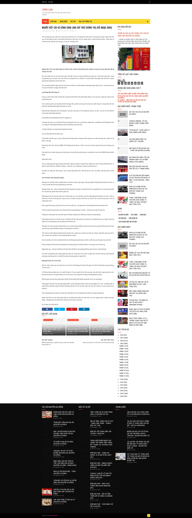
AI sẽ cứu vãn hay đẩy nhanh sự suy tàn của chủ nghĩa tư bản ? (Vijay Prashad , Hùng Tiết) (139, 178)
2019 (122, 343)
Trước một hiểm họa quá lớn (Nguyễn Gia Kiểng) (63, 423)
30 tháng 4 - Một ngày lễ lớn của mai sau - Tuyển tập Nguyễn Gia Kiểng (132, 101)
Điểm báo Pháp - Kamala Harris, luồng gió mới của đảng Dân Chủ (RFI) (101, 465)
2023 (122, 388)
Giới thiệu (50, 2)
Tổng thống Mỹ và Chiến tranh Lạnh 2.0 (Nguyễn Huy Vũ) (101, 413)
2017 (122, 338)
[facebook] (150, 2)
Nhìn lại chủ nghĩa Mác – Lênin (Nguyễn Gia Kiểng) (64, 472)
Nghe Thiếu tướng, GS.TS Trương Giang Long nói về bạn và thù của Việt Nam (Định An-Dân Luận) (138, 321)
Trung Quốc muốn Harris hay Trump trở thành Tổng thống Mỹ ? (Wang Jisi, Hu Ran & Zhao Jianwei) (101, 443)
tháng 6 (122, 359)
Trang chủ (44, 2)
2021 (122, 382)
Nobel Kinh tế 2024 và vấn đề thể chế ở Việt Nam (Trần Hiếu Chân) (139, 311)
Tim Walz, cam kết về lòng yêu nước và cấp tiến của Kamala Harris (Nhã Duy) (101, 475)
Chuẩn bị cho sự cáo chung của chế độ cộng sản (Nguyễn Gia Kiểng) (133, 34)
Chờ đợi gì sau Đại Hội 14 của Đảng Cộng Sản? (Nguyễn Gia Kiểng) (63, 491)
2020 (122, 379)
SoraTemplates (54, 515)
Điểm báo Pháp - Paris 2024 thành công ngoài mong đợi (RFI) (100, 485)
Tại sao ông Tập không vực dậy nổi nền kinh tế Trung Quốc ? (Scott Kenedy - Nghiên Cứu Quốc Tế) (138, 444)
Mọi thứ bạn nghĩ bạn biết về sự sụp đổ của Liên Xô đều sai (139, 274)
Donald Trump (48, 320)
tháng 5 (122, 357)
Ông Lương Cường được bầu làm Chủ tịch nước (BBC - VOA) (139, 293)
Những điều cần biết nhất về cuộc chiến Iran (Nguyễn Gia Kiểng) (63, 414)
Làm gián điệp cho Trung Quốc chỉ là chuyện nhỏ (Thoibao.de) (138, 413)
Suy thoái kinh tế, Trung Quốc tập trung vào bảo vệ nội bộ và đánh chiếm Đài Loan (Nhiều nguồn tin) (138, 457)
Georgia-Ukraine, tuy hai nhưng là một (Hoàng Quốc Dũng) (139, 123)
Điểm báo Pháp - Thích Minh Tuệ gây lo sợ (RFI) (101, 505)
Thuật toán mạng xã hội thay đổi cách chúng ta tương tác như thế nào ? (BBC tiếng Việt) (138, 200)
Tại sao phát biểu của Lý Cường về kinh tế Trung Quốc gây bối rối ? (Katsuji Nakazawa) (138, 423)
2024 (122, 390)
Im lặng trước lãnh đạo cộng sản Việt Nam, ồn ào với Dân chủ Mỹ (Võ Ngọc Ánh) (102, 329)
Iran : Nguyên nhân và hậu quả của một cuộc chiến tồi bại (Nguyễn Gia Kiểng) (64, 433)
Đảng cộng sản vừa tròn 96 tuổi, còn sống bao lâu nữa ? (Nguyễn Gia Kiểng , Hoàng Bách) (64, 463)
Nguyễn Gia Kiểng (123, 214)
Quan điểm (63, 21)
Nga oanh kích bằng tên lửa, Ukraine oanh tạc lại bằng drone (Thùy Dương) (139, 159)
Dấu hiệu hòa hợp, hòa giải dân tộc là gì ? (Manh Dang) (139, 167)
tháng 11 (122, 373)
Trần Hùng (143, 214)
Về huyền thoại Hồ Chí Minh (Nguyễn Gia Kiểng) (63, 442)
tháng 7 (122, 362)
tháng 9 (122, 368)
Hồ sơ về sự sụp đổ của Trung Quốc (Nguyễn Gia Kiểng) (133, 97)
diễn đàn (94, 320)
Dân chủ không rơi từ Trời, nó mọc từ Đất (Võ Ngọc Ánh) (78, 330)
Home (45, 21)
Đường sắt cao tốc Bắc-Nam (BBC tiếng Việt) (139, 254)
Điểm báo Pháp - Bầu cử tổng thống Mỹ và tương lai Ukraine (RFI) (101, 496)
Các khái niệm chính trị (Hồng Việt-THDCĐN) (137, 140)
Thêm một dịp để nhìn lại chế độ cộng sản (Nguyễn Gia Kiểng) (64, 481)
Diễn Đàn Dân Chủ (63, 31)
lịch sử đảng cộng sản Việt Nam (128, 221)
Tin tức (73, 21)
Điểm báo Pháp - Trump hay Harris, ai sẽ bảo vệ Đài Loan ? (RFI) (101, 455)
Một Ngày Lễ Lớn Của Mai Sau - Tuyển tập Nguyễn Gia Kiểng (139, 149)
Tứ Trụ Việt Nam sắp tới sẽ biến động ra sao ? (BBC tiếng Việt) (138, 284)
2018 (122, 341)
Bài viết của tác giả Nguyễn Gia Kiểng (139, 113)
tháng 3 (122, 351)
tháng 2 (122, 349)
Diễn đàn (53, 21)
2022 (122, 385)
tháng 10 (122, 370)
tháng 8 (122, 365)
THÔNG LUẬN (47, 9)
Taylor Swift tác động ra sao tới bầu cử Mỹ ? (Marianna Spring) (138, 302)
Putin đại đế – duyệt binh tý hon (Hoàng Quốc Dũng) (139, 131)
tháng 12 (122, 376)
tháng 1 (122, 346)
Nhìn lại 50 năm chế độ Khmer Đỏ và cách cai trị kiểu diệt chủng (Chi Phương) (138, 189)
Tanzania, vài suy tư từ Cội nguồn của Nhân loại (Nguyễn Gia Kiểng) (63, 453)
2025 (122, 393)
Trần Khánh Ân (133, 218)
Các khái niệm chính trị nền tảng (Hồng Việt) (133, 93)
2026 (122, 396)
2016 (122, 335)
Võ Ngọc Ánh (73, 31)
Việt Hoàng (134, 214)
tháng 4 (122, 354)
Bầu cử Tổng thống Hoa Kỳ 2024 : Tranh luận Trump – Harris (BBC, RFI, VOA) (101, 423)
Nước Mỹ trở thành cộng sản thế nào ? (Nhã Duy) (100, 432)
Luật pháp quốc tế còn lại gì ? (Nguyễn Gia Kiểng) (64, 500)
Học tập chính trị (85, 21)
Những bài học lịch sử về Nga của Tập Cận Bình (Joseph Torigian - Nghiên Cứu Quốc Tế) (138, 433)
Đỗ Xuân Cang (122, 218)
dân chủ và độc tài (73, 320)
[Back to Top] (148, 515)
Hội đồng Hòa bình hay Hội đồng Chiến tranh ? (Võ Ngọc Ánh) (52, 329)
